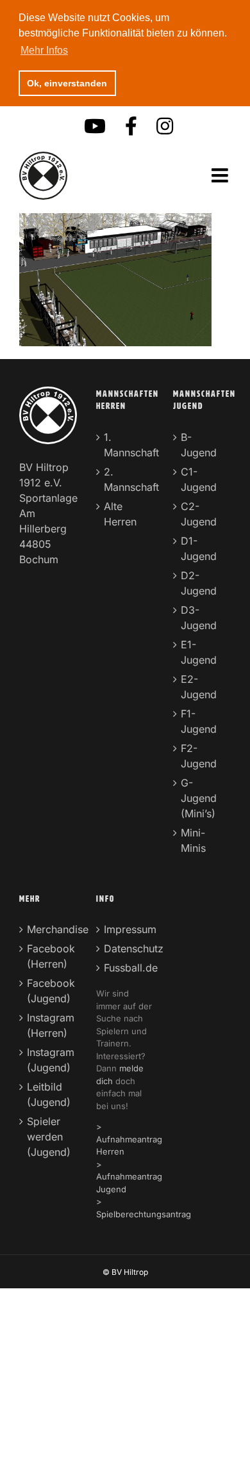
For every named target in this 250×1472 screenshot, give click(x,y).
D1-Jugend (199, 548)
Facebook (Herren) (49, 956)
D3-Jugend (199, 618)
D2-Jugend (199, 583)
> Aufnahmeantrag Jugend (129, 1176)
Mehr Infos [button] (44, 50)
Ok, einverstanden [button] (67, 83)
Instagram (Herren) (49, 1025)
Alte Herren (120, 514)
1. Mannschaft (125, 445)
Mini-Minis (193, 840)
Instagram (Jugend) (49, 1060)
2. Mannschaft (125, 479)
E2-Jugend (199, 687)
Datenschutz (125, 948)
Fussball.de (125, 967)
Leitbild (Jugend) (49, 1094)
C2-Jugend (199, 514)
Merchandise (49, 929)
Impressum (125, 929)
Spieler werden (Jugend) (49, 1136)
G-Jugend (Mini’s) (199, 798)
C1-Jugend (199, 479)
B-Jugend (199, 445)
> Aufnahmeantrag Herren (129, 1138)
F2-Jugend (199, 756)
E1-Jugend (199, 652)
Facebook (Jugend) (49, 991)
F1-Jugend (199, 721)
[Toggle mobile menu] (221, 176)
